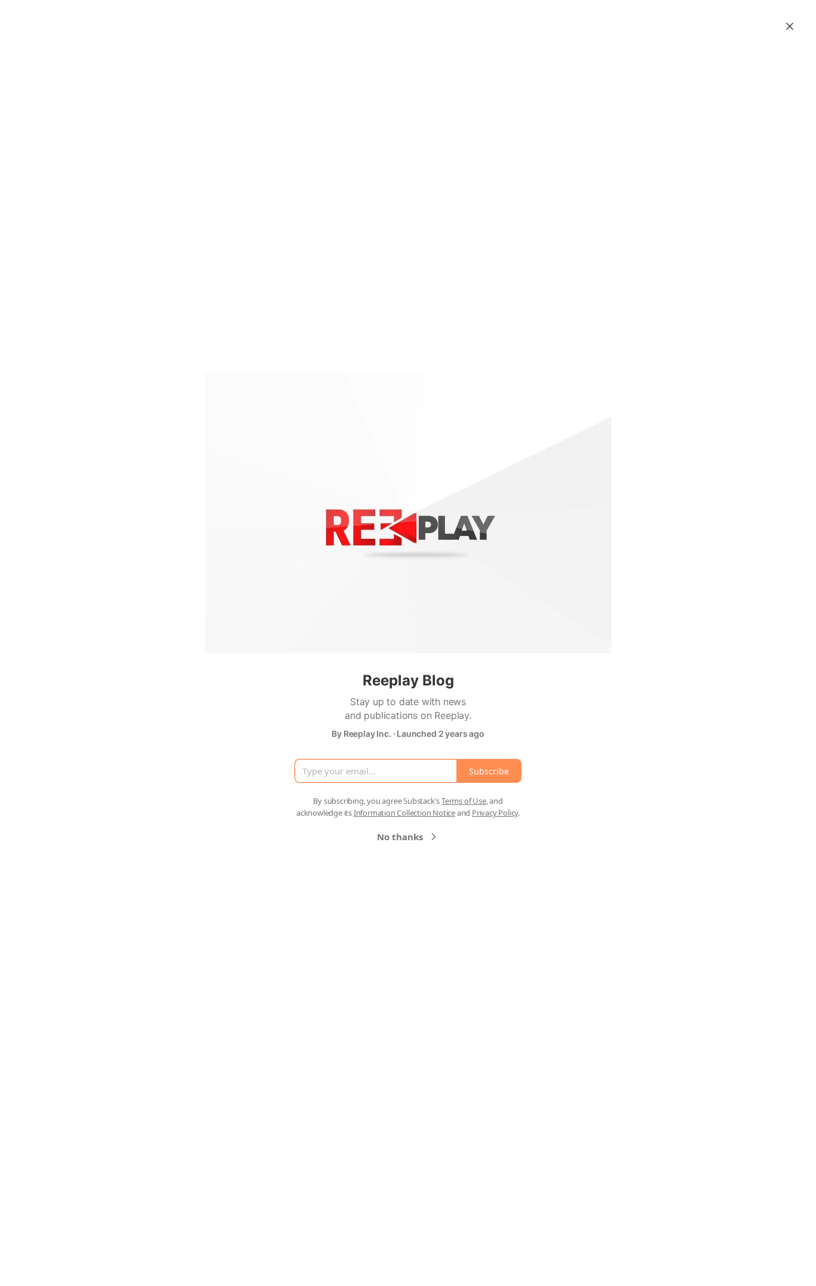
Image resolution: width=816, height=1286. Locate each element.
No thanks (400, 837)
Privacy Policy (495, 812)
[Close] (790, 26)
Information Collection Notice (404, 812)
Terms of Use (463, 800)
